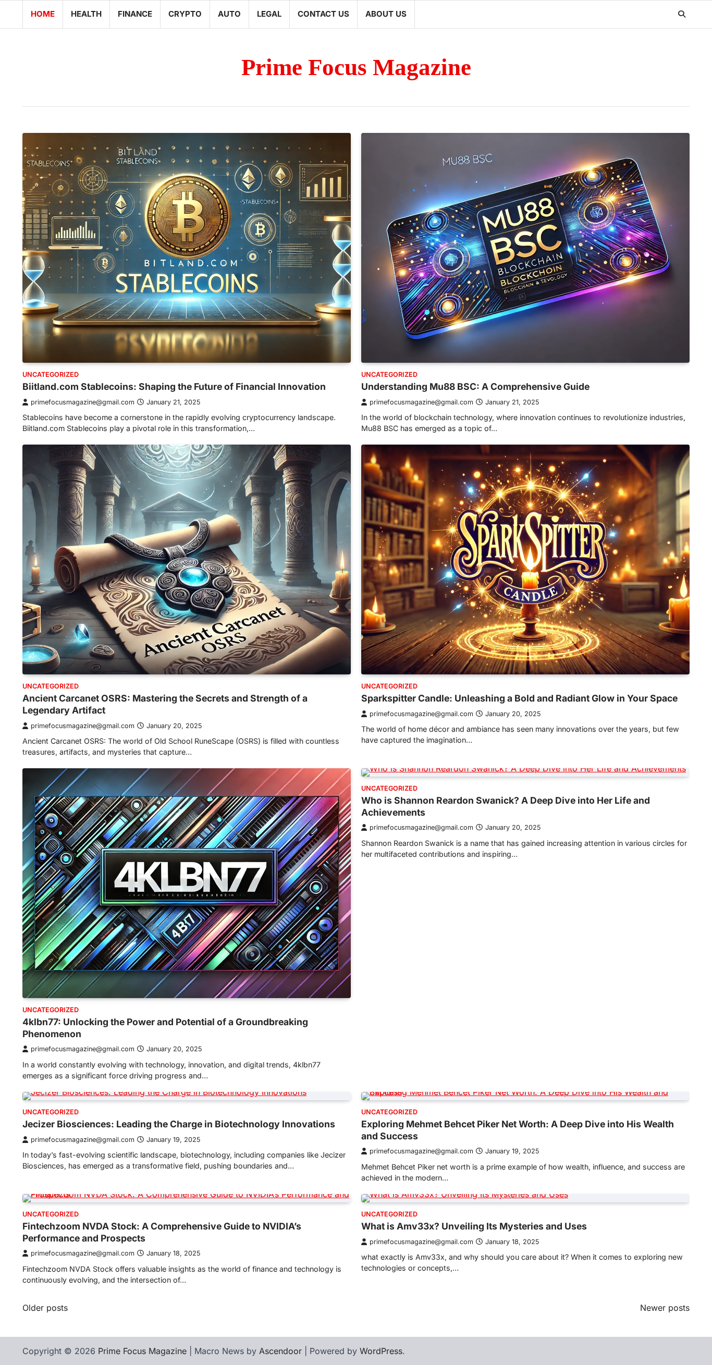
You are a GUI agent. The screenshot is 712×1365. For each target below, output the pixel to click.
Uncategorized (50, 374)
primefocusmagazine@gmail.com (82, 402)
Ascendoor (280, 1351)
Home (43, 14)
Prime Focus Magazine (356, 67)
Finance (135, 14)
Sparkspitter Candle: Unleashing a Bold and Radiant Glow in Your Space (519, 698)
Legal (269, 14)
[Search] (682, 14)
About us (386, 14)
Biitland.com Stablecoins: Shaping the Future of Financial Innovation (174, 386)
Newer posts (665, 1307)
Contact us (323, 14)
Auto (229, 14)
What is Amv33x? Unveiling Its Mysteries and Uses (474, 1226)
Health (86, 14)
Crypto (185, 14)
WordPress (381, 1351)
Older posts (45, 1307)
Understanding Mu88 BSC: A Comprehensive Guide (475, 386)
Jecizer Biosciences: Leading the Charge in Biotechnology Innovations (178, 1123)
